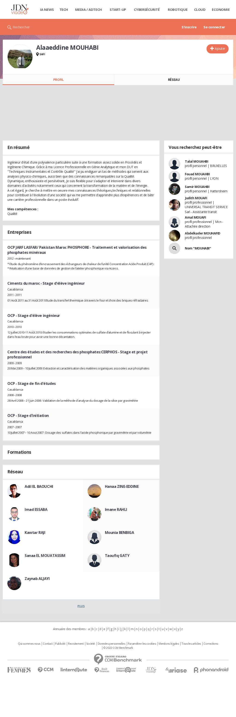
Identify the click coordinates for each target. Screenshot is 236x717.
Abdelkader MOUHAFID (202, 233)
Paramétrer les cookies (142, 643)
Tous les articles (191, 643)
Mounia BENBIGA (119, 532)
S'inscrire (189, 27)
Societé (90, 643)
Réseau (174, 79)
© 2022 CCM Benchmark (118, 648)
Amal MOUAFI (195, 217)
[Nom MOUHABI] (174, 248)
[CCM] (45, 670)
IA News (47, 9)
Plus (81, 606)
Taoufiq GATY (117, 555)
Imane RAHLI (116, 509)
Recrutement (75, 643)
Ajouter (220, 48)
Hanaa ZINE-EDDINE (122, 486)
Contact (47, 643)
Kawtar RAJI (35, 532)
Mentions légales (169, 643)
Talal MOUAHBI (196, 161)
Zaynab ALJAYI (37, 578)
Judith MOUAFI (196, 198)
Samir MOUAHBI (197, 186)
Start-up (118, 9)
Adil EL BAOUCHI (39, 486)
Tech (63, 9)
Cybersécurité (147, 9)
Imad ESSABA (36, 509)
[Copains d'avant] (126, 670)
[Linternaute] (74, 670)
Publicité (60, 643)
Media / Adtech (88, 9)
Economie (221, 9)
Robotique (177, 9)
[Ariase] (176, 670)
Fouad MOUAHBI (197, 174)
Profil (58, 79)
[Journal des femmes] (19, 670)
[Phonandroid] (211, 670)
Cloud (200, 9)
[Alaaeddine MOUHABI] (20, 57)
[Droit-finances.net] (101, 670)
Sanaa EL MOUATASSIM (45, 555)
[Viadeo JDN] (151, 670)
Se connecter (214, 27)
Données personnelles (111, 643)
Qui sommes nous (29, 643)
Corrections (211, 643)
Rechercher (21, 27)
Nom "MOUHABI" (198, 248)
